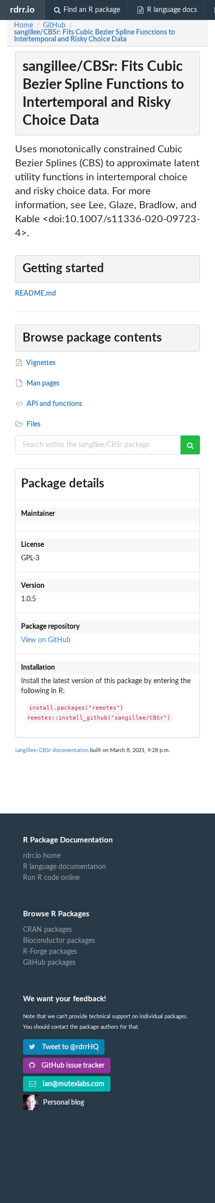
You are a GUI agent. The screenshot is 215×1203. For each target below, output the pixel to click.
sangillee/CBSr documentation (51, 750)
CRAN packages (47, 929)
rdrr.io (22, 9)
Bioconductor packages (59, 940)
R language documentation (64, 866)
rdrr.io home (41, 855)
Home (23, 25)
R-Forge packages (50, 951)
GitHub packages (49, 962)
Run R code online (51, 877)
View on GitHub (45, 640)
